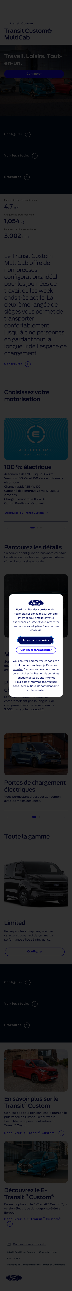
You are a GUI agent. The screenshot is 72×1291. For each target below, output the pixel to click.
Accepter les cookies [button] (36, 640)
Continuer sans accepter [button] (36, 650)
